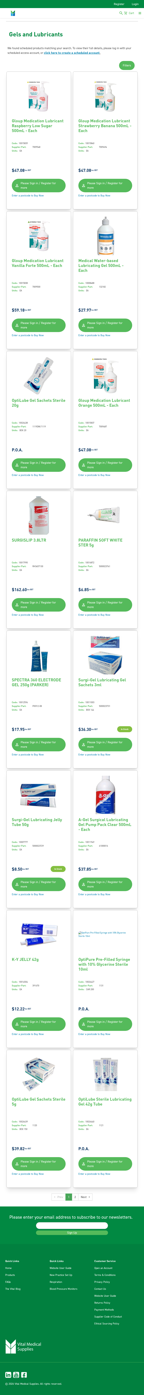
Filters (127, 65)
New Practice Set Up (61, 1275)
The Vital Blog (12, 1289)
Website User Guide (60, 1268)
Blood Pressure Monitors (63, 1289)
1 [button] (69, 1197)
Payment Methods (104, 1310)
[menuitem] (72, 1374)
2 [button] (75, 1197)
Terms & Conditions (105, 1275)
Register (119, 4)
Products (10, 1275)
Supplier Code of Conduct (108, 1316)
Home (8, 1268)
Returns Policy (102, 1303)
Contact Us (100, 1289)
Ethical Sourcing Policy (106, 1323)
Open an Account (103, 1268)
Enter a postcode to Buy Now (28, 195)
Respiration (56, 1282)
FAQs (8, 1282)
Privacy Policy (102, 1282)
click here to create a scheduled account (72, 53)
